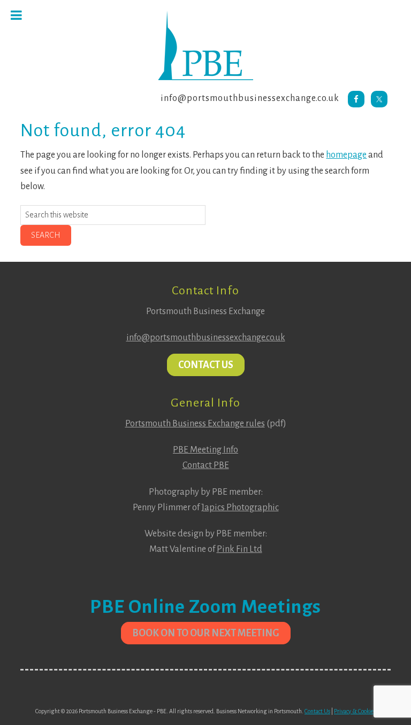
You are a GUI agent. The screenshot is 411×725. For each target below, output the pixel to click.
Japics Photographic (240, 507)
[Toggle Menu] (16, 15)
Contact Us (205, 365)
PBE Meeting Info (205, 450)
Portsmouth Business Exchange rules (195, 423)
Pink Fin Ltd (239, 549)
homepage (346, 155)
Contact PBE (205, 465)
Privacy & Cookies (355, 711)
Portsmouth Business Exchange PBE (205, 45)
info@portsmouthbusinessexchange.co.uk (250, 98)
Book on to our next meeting (205, 633)
